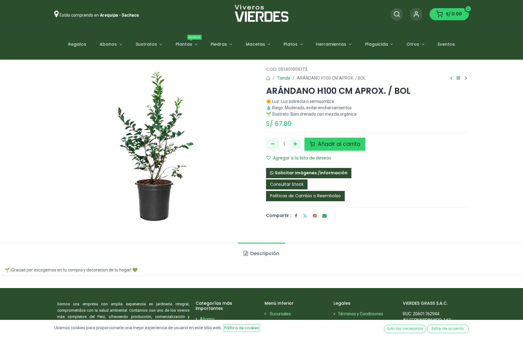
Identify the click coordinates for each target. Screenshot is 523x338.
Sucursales (280, 313)
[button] (308, 173)
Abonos (207, 319)
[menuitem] (77, 44)
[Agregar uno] (295, 144)
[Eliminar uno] (272, 144)
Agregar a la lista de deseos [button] (302, 158)
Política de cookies (241, 327)
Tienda (283, 78)
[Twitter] (305, 216)
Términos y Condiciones (360, 313)
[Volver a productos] (458, 78)
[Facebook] (296, 216)
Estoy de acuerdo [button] (448, 328)
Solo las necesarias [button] (405, 328)
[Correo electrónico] (324, 216)
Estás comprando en (99, 15)
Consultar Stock (287, 184)
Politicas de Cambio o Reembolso (305, 196)
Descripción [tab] (264, 253)
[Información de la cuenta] (416, 14)
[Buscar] (397, 14)
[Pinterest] (315, 216)
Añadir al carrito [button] (338, 144)
